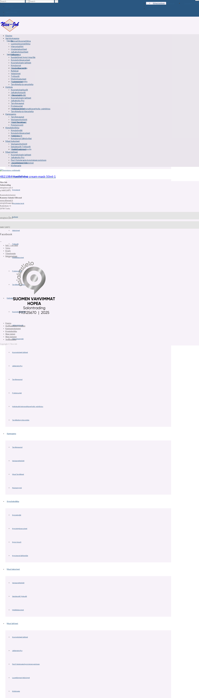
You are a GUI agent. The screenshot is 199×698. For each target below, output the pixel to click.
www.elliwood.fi (6, 200)
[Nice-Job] (10, 25)
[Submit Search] (27, 1)
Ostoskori (191, 3)
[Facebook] (0, 241)
